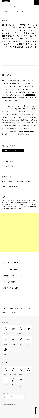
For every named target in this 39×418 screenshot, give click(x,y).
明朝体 (20, 333)
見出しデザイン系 (20, 345)
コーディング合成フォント (28, 345)
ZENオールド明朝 (29, 131)
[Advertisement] (19, 232)
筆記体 (5, 384)
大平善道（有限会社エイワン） (10, 166)
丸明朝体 (29, 333)
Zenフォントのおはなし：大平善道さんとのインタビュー (17, 181)
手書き (13, 344)
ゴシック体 (5, 333)
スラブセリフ (28, 374)
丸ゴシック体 (13, 333)
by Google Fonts (25, 11)
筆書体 (5, 344)
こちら (32, 206)
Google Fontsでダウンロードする (13, 150)
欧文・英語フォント (6, 362)
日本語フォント (5, 322)
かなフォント (6, 354)
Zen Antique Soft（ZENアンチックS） (12, 186)
